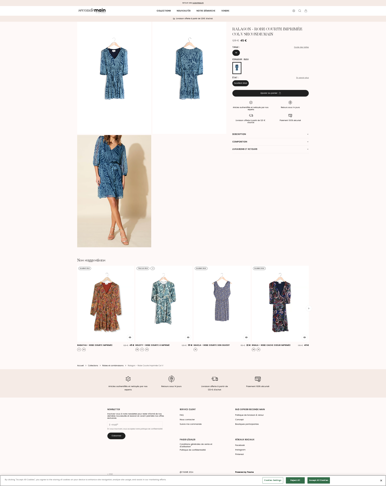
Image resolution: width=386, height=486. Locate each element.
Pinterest (239, 454)
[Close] (381, 480)
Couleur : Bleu (240, 59)
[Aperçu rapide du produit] (130, 338)
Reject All (295, 480)
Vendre (225, 11)
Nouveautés (183, 11)
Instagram (240, 450)
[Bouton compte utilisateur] (294, 11)
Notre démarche (205, 11)
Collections (164, 11)
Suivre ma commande (191, 424)
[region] (193, 480)
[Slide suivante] (309, 308)
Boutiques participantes (247, 424)
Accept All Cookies (318, 480)
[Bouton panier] (306, 11)
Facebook (240, 445)
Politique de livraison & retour (249, 415)
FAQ (182, 415)
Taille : (236, 47)
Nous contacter (187, 420)
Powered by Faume (244, 472)
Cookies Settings (272, 480)
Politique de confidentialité (193, 450)
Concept (239, 420)
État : (235, 78)
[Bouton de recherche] (300, 11)
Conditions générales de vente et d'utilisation (196, 445)
